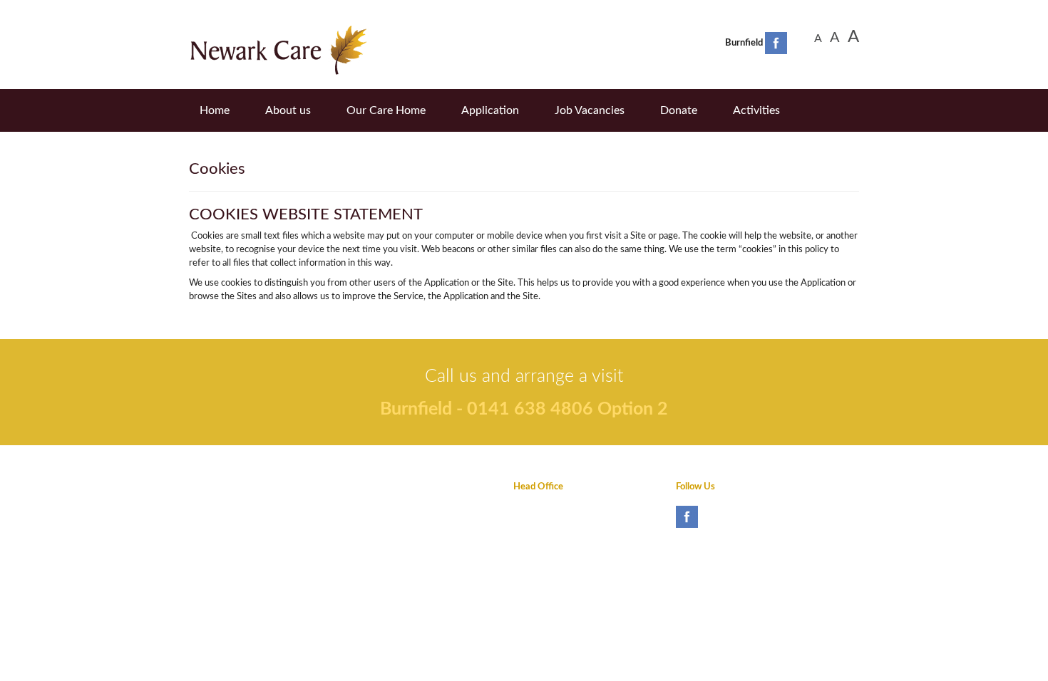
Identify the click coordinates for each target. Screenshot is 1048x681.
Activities (756, 110)
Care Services (379, 533)
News (214, 139)
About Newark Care (391, 487)
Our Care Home (386, 110)
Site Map (207, 556)
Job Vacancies (590, 110)
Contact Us (212, 533)
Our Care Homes (385, 509)
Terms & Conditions (228, 509)
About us (288, 110)
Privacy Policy (217, 487)
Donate (678, 110)
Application (490, 110)
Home (215, 110)
